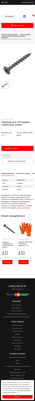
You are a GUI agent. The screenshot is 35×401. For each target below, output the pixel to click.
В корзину (7, 262)
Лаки (17, 360)
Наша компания (16, 305)
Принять (17, 397)
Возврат (17, 334)
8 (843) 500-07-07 (27, 16)
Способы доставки (17, 331)
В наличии (6, 257)
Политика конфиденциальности (16, 314)
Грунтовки (17, 369)
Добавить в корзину (11, 148)
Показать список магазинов (17, 161)
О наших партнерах (17, 311)
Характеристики (7, 173)
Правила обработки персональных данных (16, 317)
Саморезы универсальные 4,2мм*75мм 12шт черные (8, 244)
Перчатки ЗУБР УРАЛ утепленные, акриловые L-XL (25, 243)
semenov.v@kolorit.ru (23, 208)
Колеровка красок (17, 325)
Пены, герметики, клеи (17, 375)
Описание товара (23, 173)
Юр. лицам (17, 349)
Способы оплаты (17, 328)
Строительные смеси (17, 378)
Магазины (17, 340)
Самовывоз (17, 346)
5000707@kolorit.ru (17, 289)
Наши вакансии (16, 308)
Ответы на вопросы (18, 343)
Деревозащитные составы (17, 372)
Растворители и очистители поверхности (17, 366)
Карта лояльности (17, 337)
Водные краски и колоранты (17, 357)
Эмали (17, 363)
